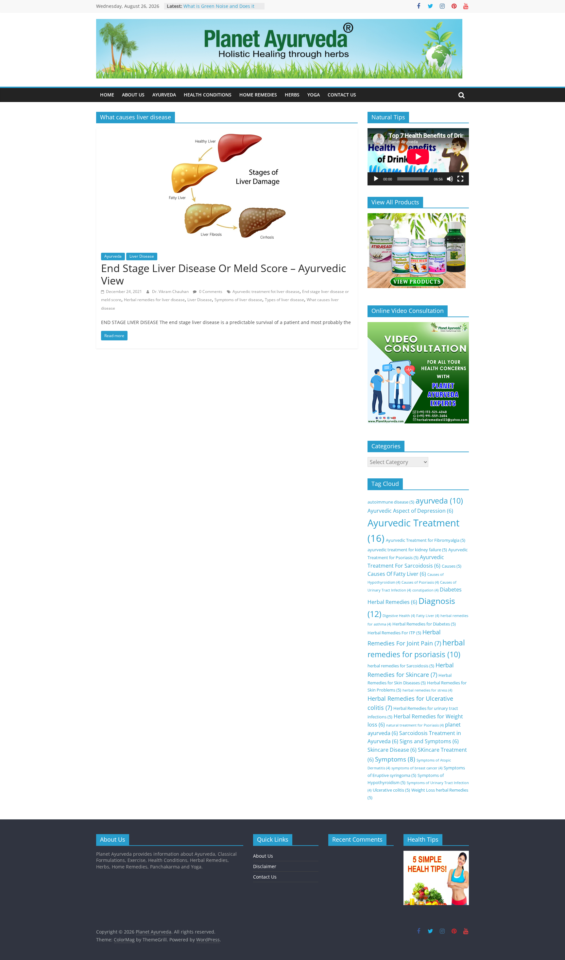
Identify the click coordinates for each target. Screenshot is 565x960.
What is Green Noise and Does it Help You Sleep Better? (218, 9)
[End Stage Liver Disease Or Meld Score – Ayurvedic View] (227, 132)
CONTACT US (342, 95)
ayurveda (439, 501)
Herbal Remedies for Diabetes (424, 624)
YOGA (313, 95)
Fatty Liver (427, 615)
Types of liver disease (284, 299)
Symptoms (395, 759)
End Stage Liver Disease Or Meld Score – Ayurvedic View (223, 274)
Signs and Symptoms (429, 741)
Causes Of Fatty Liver (397, 573)
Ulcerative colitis (391, 790)
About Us (263, 856)
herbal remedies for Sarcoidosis (401, 666)
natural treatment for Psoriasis (415, 725)
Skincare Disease (392, 749)
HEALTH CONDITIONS (207, 95)
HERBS (292, 95)
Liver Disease (141, 256)
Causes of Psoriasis (420, 582)
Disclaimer (264, 866)
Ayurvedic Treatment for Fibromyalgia (425, 540)
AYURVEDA (164, 95)
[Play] (376, 179)
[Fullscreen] (460, 179)
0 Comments (210, 291)
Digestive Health (399, 615)
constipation (425, 590)
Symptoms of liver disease (238, 299)
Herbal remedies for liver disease (154, 299)
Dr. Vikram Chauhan (171, 291)
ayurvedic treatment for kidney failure (407, 550)
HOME (107, 95)
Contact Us (265, 877)
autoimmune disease (391, 502)
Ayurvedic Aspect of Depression (410, 510)
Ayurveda (113, 256)
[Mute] (450, 179)
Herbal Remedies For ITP (394, 633)
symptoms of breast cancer (416, 768)
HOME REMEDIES (258, 95)
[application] (418, 156)
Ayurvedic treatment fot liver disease (266, 291)
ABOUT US (133, 95)
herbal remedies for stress (427, 690)
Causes (451, 566)
